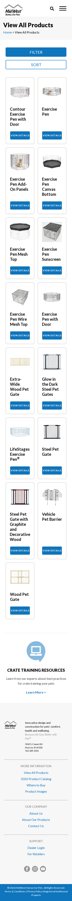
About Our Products (36, 819)
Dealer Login (36, 848)
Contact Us (36, 826)
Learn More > (36, 692)
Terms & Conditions (15, 891)
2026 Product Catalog (36, 779)
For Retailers (36, 854)
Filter (36, 52)
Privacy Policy (34, 891)
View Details (20, 135)
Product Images (36, 791)
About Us (36, 813)
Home (7, 32)
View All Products (36, 772)
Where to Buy (36, 785)
